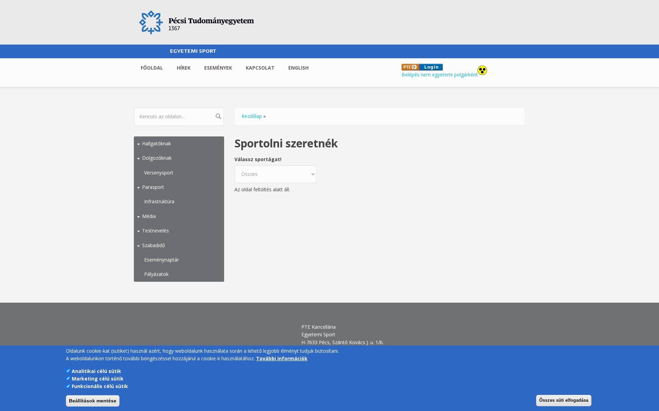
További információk (282, 358)
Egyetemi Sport (193, 51)
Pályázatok (156, 274)
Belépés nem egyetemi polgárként (440, 74)
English (298, 67)
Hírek (183, 67)
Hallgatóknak (156, 143)
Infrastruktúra (159, 201)
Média (149, 216)
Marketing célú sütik (98, 378)
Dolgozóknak (157, 158)
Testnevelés (155, 230)
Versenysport (158, 172)
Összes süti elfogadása (563, 400)
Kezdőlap (252, 116)
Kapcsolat (260, 67)
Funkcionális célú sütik (100, 386)
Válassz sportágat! (257, 159)
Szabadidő (153, 245)
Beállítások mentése (92, 400)
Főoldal (152, 67)
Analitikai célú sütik (96, 370)
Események (218, 67)
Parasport (153, 187)
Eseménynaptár (161, 259)
